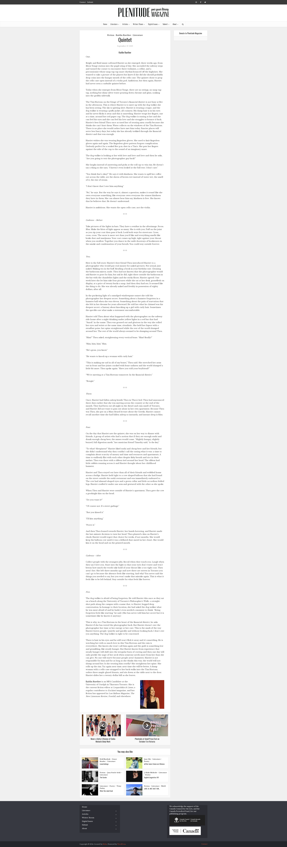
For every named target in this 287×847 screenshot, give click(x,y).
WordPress (121, 844)
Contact (83, 2)
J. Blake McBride (150, 773)
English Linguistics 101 (151, 777)
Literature (113, 24)
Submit (90, 2)
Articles (125, 24)
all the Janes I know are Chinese (154, 764)
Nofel (163, 786)
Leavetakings (104, 764)
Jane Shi (147, 759)
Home (105, 24)
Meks (105, 844)
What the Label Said (106, 791)
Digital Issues (153, 24)
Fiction (110, 35)
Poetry (146, 761)
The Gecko (103, 777)
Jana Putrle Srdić (114, 773)
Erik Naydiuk (105, 759)
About (175, 24)
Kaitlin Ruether (123, 35)
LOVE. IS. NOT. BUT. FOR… (152, 788)
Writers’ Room (138, 24)
